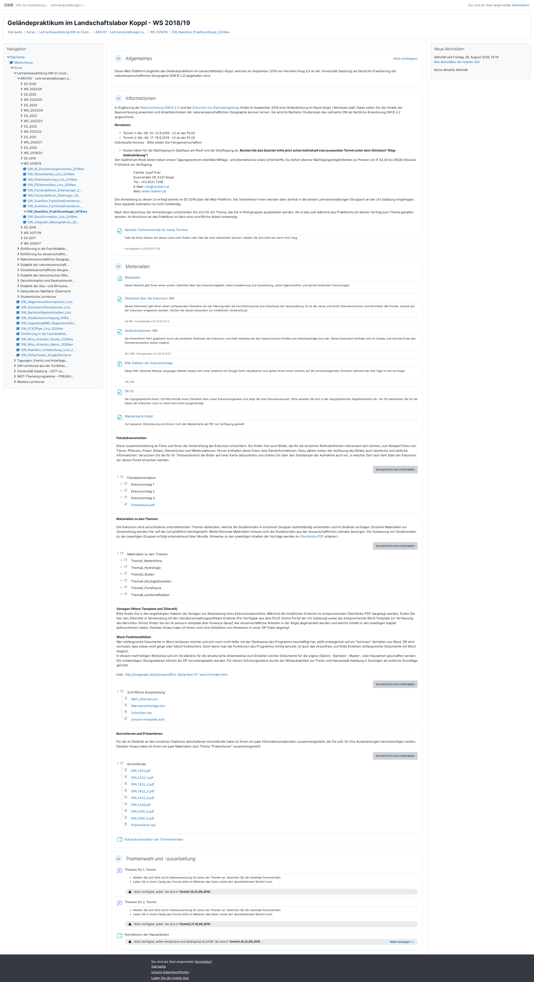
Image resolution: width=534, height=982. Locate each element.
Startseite (15, 32)
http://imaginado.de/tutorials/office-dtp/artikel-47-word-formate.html (176, 675)
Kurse (30, 32)
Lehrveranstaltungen (66, 5)
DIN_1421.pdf (140, 771)
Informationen (141, 98)
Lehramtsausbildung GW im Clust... (65, 32)
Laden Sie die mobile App (170, 978)
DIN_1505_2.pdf (142, 811)
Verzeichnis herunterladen (395, 469)
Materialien (138, 266)
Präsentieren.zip (143, 825)
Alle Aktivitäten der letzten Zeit (457, 62)
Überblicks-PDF (312, 536)
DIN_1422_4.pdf (142, 798)
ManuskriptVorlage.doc (148, 706)
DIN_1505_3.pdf (142, 818)
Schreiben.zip (141, 713)
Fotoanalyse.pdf (143, 505)
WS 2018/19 (159, 32)
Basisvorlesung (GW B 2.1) (160, 108)
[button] (118, 58)
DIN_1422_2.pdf (142, 784)
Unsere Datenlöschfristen (170, 972)
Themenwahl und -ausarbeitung (160, 858)
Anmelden (520, 5)
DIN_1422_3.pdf (142, 791)
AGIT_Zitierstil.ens (144, 699)
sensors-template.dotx (148, 719)
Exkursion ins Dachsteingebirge (216, 108)
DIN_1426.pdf (141, 805)
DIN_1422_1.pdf (142, 778)
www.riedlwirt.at (154, 191)
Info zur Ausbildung (30, 5)
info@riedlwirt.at (157, 187)
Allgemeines (139, 58)
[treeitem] (53, 219)
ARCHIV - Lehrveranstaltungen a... (120, 32)
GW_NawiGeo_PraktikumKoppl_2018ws (200, 32)
